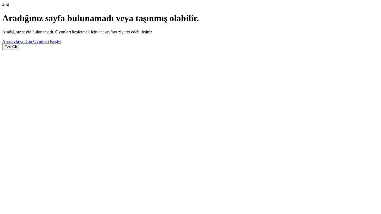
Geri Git (10, 47)
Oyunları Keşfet (47, 41)
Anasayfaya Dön (17, 41)
